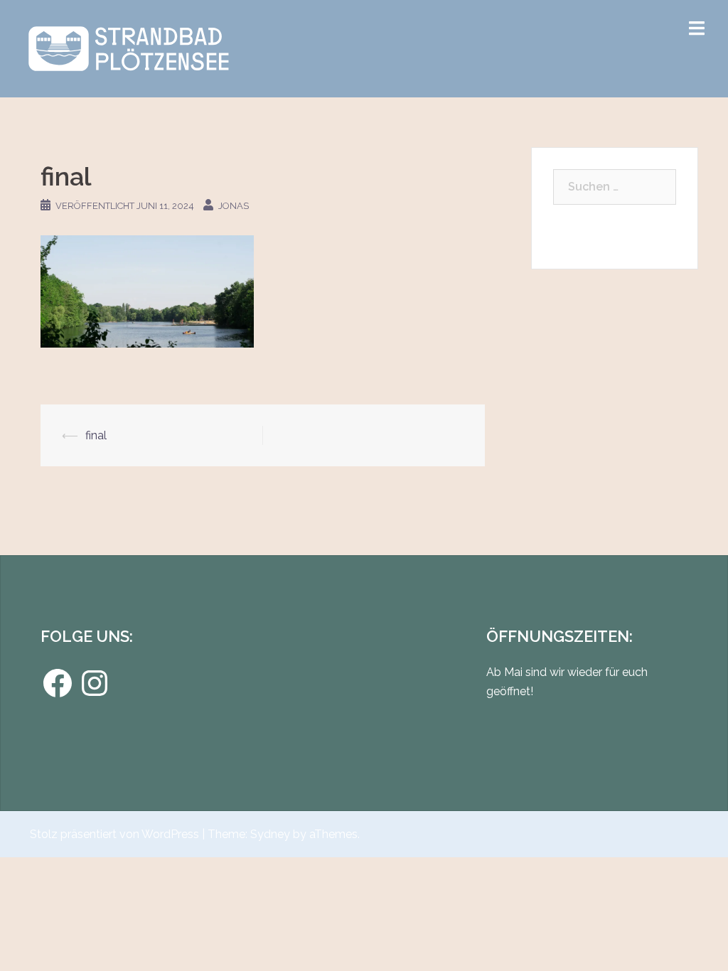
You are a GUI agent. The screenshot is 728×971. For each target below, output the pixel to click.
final (96, 435)
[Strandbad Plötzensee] (128, 48)
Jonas (233, 205)
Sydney (270, 834)
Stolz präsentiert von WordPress (114, 834)
